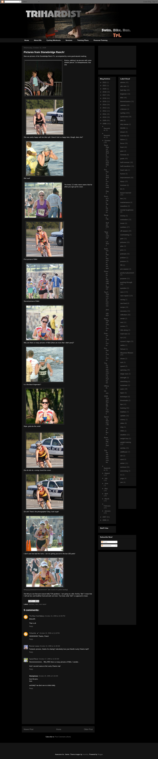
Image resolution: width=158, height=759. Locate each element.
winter (122, 463)
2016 (105, 98)
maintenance (125, 202)
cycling (122, 113)
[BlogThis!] (31, 601)
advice (122, 82)
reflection (123, 315)
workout (123, 467)
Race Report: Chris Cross (106, 324)
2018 (105, 92)
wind (122, 459)
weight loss (124, 438)
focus (122, 143)
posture (123, 261)
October (107, 140)
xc (121, 475)
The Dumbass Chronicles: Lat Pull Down (106, 373)
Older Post (88, 729)
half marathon (125, 166)
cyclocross (124, 117)
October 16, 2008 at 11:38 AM (50, 646)
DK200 (122, 128)
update (122, 416)
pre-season (124, 269)
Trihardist (32, 633)
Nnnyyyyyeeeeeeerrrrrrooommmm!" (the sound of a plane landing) (46, 590)
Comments (107, 546)
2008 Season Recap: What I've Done (106, 405)
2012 (105, 111)
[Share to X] (34, 601)
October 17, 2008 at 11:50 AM (49, 659)
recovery (123, 311)
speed (122, 366)
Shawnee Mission (126, 353)
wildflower (123, 452)
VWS (122, 431)
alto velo (123, 86)
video (122, 423)
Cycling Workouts (53, 40)
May (106, 488)
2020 (105, 89)
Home (26, 40)
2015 (105, 101)
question (123, 288)
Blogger (100, 754)
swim (122, 389)
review (122, 326)
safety (122, 345)
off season (124, 231)
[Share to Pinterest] (38, 601)
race (36, 604)
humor (122, 174)
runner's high (125, 341)
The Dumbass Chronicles (106, 456)
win (121, 456)
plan (121, 246)
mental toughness (126, 210)
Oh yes (106, 392)
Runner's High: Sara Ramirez (106, 204)
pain (121, 239)
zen (121, 482)
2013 (105, 108)
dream (122, 132)
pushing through (126, 282)
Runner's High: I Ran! (106, 442)
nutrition (123, 227)
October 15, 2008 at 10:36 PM (55, 616)
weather (123, 435)
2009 (105, 120)
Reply (31, 626)
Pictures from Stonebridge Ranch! (106, 280)
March (107, 499)
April (106, 494)
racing (122, 299)
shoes (122, 358)
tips (121, 404)
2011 (105, 114)
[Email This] (29, 601)
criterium (123, 109)
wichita (122, 448)
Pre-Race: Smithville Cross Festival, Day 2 (106, 181)
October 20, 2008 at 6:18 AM (48, 676)
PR (121, 265)
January (107, 511)
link (121, 198)
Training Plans (83, 40)
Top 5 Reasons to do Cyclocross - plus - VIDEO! (106, 303)
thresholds (124, 400)
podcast (123, 254)
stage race (124, 374)
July (106, 478)
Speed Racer (33, 659)
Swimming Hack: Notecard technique (106, 258)
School (122, 349)
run (121, 337)
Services (69, 40)
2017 (105, 95)
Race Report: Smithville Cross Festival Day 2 (106, 156)
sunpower (123, 385)
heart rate (123, 170)
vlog (121, 427)
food (122, 147)
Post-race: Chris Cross (106, 339)
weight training (125, 442)
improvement (125, 177)
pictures (31, 604)
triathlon (123, 412)
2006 (105, 520)
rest (121, 322)
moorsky (85, 754)
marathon (123, 206)
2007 (105, 517)
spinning (123, 370)
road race (123, 334)
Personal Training (100, 40)
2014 (105, 104)
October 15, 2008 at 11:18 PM (50, 633)
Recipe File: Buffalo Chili (106, 222)
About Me (38, 40)
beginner (123, 94)
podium (123, 258)
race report (42, 604)
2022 (105, 82)
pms (121, 250)
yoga (122, 478)
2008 (105, 124)
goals (122, 158)
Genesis (123, 155)
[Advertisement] (130, 498)
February (107, 506)
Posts (105, 542)
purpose (123, 278)
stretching (123, 381)
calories (123, 105)
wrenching (124, 471)
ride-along (124, 330)
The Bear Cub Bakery (36, 616)
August (107, 473)
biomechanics (125, 101)
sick (121, 362)
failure (122, 139)
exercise (123, 136)
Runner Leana (34, 646)
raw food (123, 303)
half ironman (124, 162)
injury (122, 181)
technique (123, 397)
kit (121, 189)
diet (121, 120)
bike (121, 98)
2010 (105, 117)
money (122, 216)
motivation (124, 219)
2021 (105, 85)
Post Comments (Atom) (63, 737)
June (106, 483)
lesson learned (125, 193)
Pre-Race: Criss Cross (106, 354)
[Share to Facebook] (36, 601)
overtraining (124, 235)
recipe (122, 307)
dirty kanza (124, 124)
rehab (122, 318)
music (122, 223)
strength (123, 378)
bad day (123, 90)
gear (122, 151)
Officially (106, 387)
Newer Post (28, 729)
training (123, 408)
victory (122, 419)
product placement (127, 273)
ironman (123, 185)
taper (122, 393)
